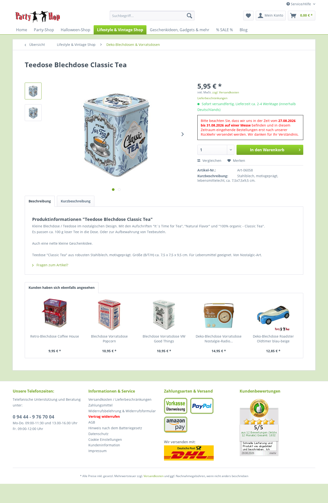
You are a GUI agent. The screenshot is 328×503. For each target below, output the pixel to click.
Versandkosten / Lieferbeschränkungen (120, 399)
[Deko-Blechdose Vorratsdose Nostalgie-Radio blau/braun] (219, 315)
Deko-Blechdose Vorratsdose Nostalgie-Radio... (219, 338)
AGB (91, 422)
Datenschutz (98, 433)
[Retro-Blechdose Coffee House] (55, 315)
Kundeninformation (104, 445)
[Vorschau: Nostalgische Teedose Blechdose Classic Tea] (33, 112)
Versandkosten (154, 476)
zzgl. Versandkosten (225, 92)
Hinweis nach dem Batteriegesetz (115, 428)
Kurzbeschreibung (76, 201)
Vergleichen (211, 160)
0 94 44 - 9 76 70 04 (33, 417)
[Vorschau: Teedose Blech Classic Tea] (33, 91)
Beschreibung (40, 201)
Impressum (97, 450)
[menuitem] (152, 15)
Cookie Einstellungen (105, 439)
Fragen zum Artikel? (52, 265)
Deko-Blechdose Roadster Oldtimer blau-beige (273, 338)
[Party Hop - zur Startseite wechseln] (37, 17)
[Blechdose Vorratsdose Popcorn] (109, 315)
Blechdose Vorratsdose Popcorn (109, 338)
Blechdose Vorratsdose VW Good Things (164, 338)
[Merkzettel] (248, 15)
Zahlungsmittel (100, 405)
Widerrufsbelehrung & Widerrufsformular (122, 411)
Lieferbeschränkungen (212, 98)
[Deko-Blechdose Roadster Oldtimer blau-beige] (273, 315)
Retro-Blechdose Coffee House (54, 336)
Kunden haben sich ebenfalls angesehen (62, 287)
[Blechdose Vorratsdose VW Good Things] (164, 315)
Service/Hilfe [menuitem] (301, 4)
